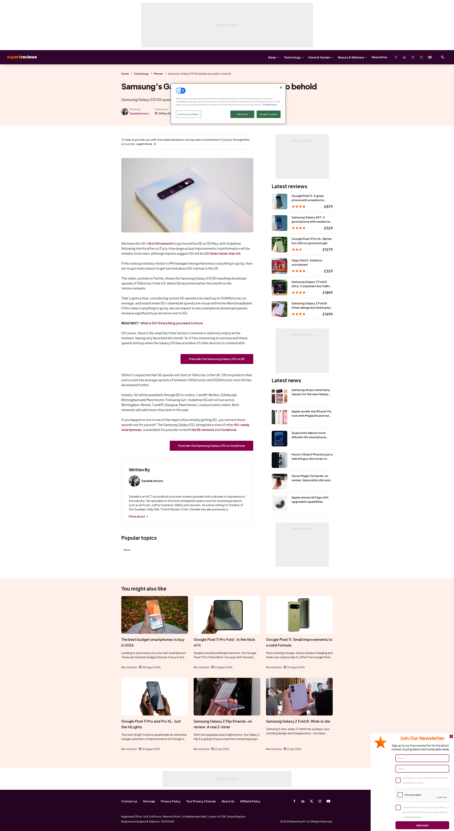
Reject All (242, 114)
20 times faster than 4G (222, 253)
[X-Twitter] (413, 57)
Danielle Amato (139, 113)
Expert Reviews (19, 57)
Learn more (144, 144)
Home (125, 73)
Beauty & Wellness (351, 57)
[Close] (281, 87)
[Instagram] (421, 57)
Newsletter (379, 57)
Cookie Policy (269, 104)
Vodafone (228, 430)
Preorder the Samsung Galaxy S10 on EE (217, 359)
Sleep (272, 57)
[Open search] (442, 57)
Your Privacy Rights (188, 114)
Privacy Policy (171, 801)
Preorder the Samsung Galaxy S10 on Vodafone (211, 445)
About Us (228, 801)
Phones (158, 73)
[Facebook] (396, 57)
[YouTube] (430, 57)
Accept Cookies (269, 114)
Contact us (129, 801)
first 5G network (160, 243)
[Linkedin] (404, 57)
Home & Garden (319, 57)
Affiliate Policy (250, 801)
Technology (292, 57)
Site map (149, 801)
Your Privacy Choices (201, 801)
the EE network (202, 430)
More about (137, 516)
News (127, 549)
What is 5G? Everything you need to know (171, 323)
